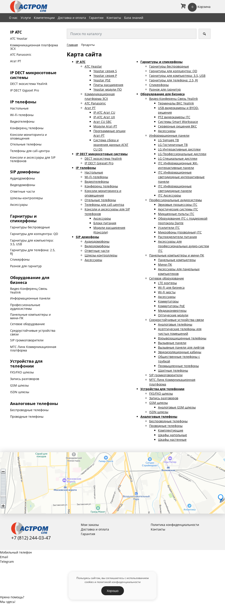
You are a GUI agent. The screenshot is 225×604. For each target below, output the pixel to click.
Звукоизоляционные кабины (179, 352)
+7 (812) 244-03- (28, 538)
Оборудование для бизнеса (29, 280)
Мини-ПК (165, 264)
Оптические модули (173, 315)
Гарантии (96, 18)
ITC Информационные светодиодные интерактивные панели (181, 177)
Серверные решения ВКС (177, 126)
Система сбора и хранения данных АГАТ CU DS (110, 144)
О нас (13, 18)
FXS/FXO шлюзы (22, 372)
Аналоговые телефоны (34, 403)
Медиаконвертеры (172, 310)
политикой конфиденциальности (119, 582)
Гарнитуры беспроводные (30, 227)
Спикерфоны (20, 259)
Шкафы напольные (172, 435)
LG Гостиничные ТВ (173, 145)
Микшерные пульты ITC (176, 214)
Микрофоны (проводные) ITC (180, 232)
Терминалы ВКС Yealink (176, 103)
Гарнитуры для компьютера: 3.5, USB (32, 242)
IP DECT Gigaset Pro (24, 90)
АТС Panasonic (20, 54)
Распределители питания (177, 237)
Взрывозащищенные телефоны (182, 338)
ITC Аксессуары (169, 195)
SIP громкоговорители (27, 340)
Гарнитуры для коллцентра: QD (34, 234)
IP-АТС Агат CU (104, 112)
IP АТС (16, 32)
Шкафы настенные (172, 439)
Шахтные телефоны (173, 370)
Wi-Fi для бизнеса (171, 287)
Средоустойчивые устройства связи (32, 332)
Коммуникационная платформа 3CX (34, 47)
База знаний (133, 18)
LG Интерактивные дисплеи (179, 149)
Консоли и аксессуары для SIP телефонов (32, 159)
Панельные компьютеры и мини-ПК (30, 316)
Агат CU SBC (102, 122)
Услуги (26, 18)
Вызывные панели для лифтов (181, 347)
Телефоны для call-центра (30, 151)
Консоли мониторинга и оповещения (28, 136)
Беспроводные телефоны (29, 410)
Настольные (19, 108)
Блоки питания (104, 223)
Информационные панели (30, 298)
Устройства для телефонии (26, 363)
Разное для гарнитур (26, 266)
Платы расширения (108, 85)
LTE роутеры (167, 283)
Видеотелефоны (22, 121)
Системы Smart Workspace (178, 122)
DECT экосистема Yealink (28, 84)
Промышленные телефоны (178, 366)
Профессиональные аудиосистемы (25, 307)
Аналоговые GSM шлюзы (177, 407)
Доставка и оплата (72, 18)
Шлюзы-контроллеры (26, 198)
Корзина (201, 7)
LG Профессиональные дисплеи (182, 154)
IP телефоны (23, 101)
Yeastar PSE (102, 80)
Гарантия (88, 534)
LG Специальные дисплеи (177, 158)
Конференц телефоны (27, 128)
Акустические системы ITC (178, 209)
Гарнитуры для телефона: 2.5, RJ (32, 252)
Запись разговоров (24, 379)
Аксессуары (19, 205)
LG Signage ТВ (168, 140)
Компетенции (44, 18)
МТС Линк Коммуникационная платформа (33, 349)
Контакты (114, 18)
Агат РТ (15, 61)
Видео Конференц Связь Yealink (28, 290)
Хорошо (112, 591)
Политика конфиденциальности (175, 525)
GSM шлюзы (19, 385)
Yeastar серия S (105, 71)
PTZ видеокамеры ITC (174, 117)
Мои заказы (90, 525)
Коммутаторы (168, 301)
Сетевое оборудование (27, 324)
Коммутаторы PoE (171, 306)
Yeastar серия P (105, 75)
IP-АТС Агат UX (104, 117)
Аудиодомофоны (22, 178)
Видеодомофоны (22, 185)
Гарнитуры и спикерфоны (23, 218)
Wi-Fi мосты (167, 292)
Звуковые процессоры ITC (177, 205)
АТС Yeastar (18, 38)
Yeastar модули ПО (107, 89)
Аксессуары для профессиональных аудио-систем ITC (183, 246)
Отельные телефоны (26, 144)
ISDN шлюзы (19, 392)
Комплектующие (170, 430)
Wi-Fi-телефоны (22, 115)
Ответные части (22, 191)
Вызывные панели (172, 343)
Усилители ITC (169, 228)
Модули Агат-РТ (105, 126)
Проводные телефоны (27, 416)
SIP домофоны (25, 171)
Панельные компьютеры (177, 260)
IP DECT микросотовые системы (33, 75)
